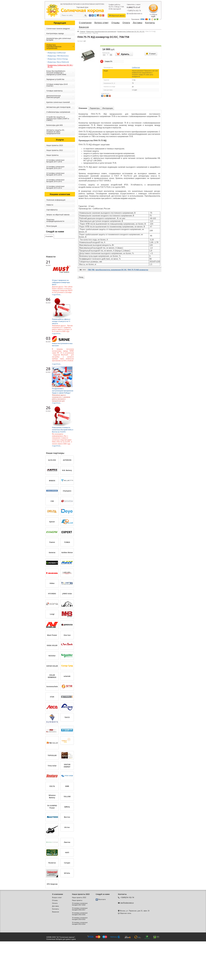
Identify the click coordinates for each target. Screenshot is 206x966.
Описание (83, 108)
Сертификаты (52, 210)
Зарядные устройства (55, 79)
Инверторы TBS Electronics (58, 56)
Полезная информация (55, 200)
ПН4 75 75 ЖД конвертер (138, 270)
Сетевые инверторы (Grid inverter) (57, 85)
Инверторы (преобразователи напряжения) (101, 31)
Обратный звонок (117, 15)
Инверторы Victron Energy (58, 59)
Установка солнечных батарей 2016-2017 (55, 167)
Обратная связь (125, 913)
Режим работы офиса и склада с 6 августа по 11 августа (61, 321)
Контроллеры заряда (55, 33)
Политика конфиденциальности (55, 220)
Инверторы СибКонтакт (57, 53)
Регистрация (51, 226)
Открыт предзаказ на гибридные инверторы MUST (61, 282)
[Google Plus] (110, 95)
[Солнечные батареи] (52, 10)
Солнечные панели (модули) (58, 28)
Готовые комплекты (54, 91)
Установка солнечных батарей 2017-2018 (55, 161)
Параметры (95, 108)
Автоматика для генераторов (58, 107)
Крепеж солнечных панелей (58, 102)
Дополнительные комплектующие (53, 96)
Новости (49, 205)
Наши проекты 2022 (54, 150)
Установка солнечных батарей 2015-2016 (55, 174)
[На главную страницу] (82, 11)
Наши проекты (52, 155)
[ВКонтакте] (102, 95)
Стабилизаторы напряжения (58, 112)
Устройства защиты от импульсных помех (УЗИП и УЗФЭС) (57, 118)
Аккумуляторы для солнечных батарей (58, 39)
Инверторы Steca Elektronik (58, 62)
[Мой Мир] (107, 95)
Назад (81, 277)
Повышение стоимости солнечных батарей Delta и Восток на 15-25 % (62, 429)
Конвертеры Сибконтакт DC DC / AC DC (130, 31)
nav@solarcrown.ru (127, 903)
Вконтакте (102, 899)
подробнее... (56, 294)
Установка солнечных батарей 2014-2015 (55, 180)
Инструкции (107, 108)
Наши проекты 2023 (54, 145)
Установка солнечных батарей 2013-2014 (55, 187)
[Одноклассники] (105, 95)
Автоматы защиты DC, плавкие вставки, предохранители (55, 131)
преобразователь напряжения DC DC (111, 270)
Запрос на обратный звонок (58, 214)
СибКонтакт (136, 67)
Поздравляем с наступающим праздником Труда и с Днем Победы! (62, 390)
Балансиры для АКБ (54, 125)
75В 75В (91, 270)
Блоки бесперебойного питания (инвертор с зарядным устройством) (56, 72)
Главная (82, 31)
